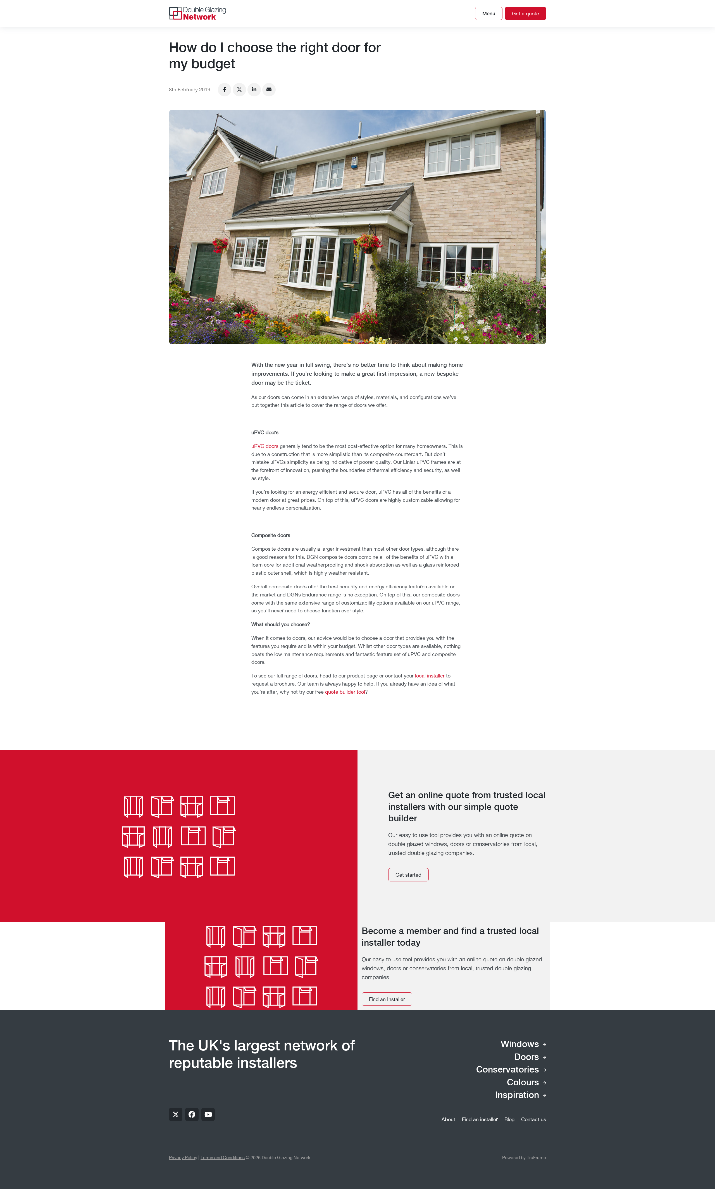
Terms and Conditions (223, 1157)
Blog (509, 1119)
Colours (523, 1083)
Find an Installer (387, 999)
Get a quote (525, 13)
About (448, 1119)
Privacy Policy (183, 1157)
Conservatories (507, 1070)
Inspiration (517, 1095)
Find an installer (480, 1119)
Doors (526, 1057)
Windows (520, 1044)
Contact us (533, 1119)
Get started (408, 875)
